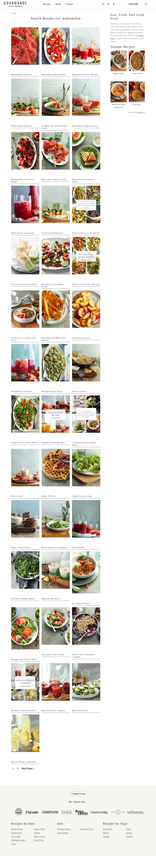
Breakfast (107, 829)
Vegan (37, 833)
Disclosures (62, 833)
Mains (106, 833)
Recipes (47, 4)
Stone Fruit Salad (81, 338)
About (58, 4)
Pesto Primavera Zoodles (54, 547)
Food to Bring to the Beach (86, 233)
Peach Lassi (17, 496)
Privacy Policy (64, 829)
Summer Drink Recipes (53, 443)
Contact (69, 4)
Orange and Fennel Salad (24, 659)
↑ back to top (78, 794)
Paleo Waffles (49, 496)
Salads (106, 836)
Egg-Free (38, 840)
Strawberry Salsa (80, 603)
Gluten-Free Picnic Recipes (86, 284)
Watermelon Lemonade (22, 233)
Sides (128, 829)
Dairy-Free (39, 836)
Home (13, 13)
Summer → (140, 112)
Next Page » (28, 769)
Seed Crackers (79, 391)
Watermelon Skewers (21, 126)
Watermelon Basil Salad (54, 75)
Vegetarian (16, 833)
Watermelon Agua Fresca (84, 126)
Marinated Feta (79, 710)
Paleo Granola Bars (21, 547)
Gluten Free (16, 829)
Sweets (129, 836)
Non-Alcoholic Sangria (53, 710)
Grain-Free (39, 829)
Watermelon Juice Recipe (85, 75)
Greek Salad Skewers (52, 233)
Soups (129, 833)
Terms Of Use (86, 829)
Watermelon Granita (21, 75)
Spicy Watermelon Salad (54, 179)
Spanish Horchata (51, 599)
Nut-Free (15, 836)
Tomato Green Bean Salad (24, 443)
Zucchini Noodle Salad (22, 599)
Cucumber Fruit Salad (53, 654)
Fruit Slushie (78, 547)
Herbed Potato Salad (52, 391)
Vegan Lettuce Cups (82, 496)
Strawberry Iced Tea (21, 391)
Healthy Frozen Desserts (23, 710)
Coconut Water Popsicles (24, 284)
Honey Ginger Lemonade (23, 762)
